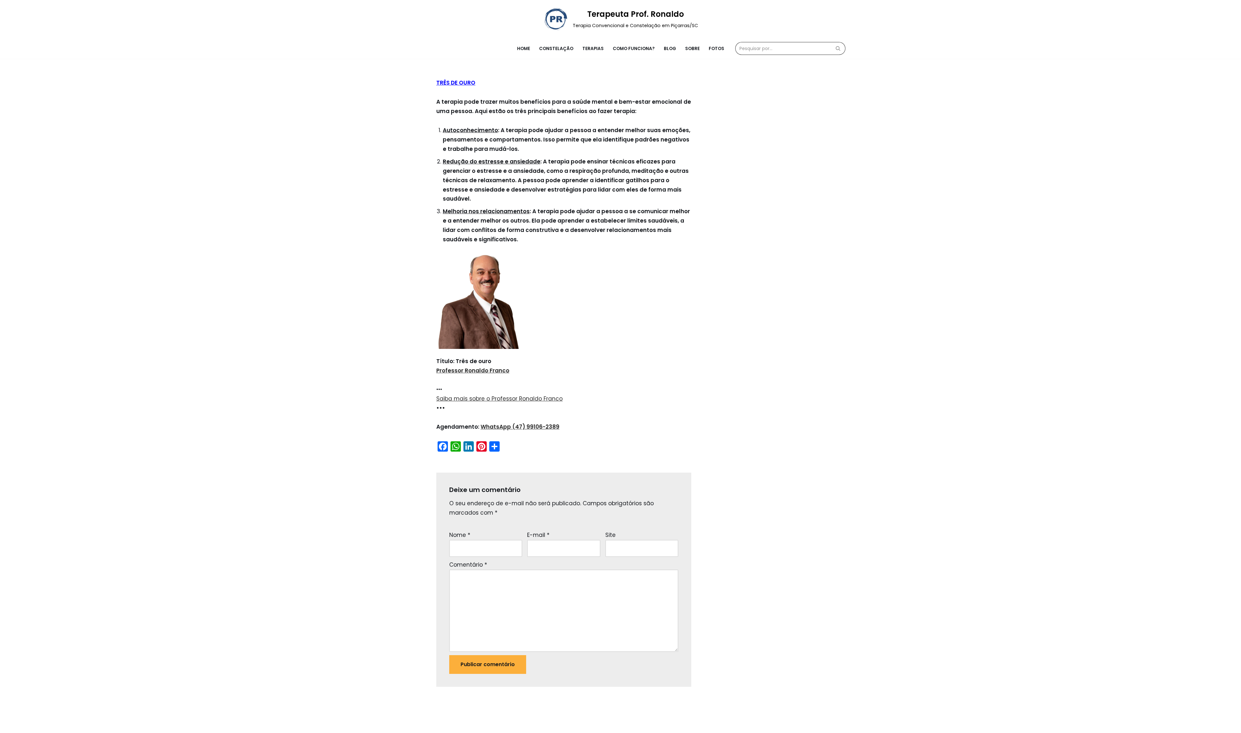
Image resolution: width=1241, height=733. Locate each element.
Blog (670, 49)
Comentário (468, 565)
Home (523, 49)
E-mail (538, 535)
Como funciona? (634, 49)
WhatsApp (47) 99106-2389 (520, 427)
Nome (459, 535)
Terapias (593, 49)
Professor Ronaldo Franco (472, 370)
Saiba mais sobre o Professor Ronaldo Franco (499, 399)
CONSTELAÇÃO (556, 49)
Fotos (716, 49)
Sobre (692, 49)
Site (610, 535)
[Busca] (838, 48)
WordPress (497, 724)
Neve (443, 724)
